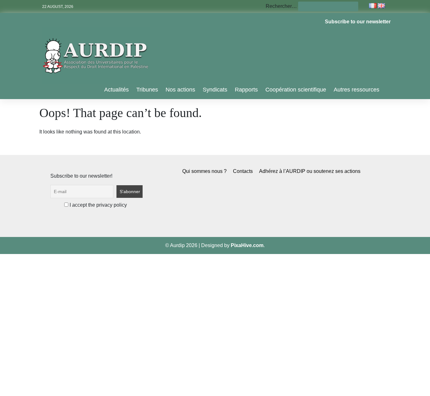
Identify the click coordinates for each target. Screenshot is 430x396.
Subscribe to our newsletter (358, 21)
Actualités (116, 89)
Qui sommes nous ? (204, 171)
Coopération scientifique (295, 89)
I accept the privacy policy (97, 205)
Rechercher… (281, 6)
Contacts (243, 171)
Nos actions (180, 89)
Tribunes (147, 89)
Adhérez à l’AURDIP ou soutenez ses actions (309, 171)
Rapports (246, 89)
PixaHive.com (247, 245)
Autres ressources (356, 89)
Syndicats (215, 89)
